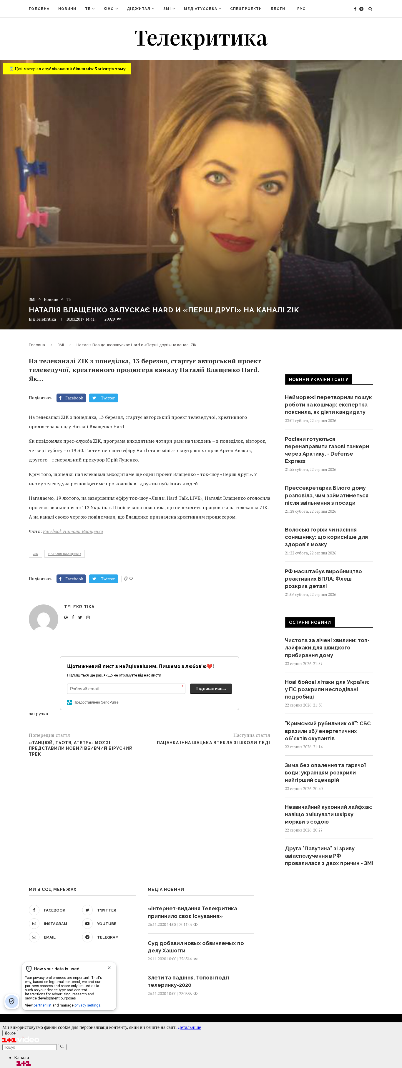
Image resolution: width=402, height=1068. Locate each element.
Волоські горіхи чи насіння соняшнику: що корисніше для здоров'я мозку (326, 536)
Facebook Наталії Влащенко (73, 531)
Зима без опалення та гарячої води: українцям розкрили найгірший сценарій (325, 772)
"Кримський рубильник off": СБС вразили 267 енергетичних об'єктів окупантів (328, 730)
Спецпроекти (246, 9)
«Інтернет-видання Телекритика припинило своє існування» (192, 912)
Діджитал (138, 9)
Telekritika (46, 319)
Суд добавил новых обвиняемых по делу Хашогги (196, 947)
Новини (67, 9)
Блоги (278, 9)
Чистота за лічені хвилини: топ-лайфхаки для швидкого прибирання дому (327, 647)
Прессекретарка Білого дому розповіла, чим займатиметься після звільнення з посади (326, 495)
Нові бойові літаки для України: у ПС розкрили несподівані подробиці (327, 689)
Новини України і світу (318, 379)
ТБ (88, 9)
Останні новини (310, 622)
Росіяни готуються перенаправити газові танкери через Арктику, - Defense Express (327, 450)
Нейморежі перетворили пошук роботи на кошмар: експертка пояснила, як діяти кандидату (328, 404)
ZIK (35, 554)
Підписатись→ (211, 688)
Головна (39, 9)
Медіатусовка (200, 9)
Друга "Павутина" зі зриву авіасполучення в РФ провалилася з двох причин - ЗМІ (329, 855)
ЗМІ (167, 9)
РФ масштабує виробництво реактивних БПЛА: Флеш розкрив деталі (323, 578)
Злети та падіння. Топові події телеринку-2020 (188, 981)
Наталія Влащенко (64, 554)
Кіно (109, 9)
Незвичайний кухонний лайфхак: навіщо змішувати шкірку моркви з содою (329, 814)
